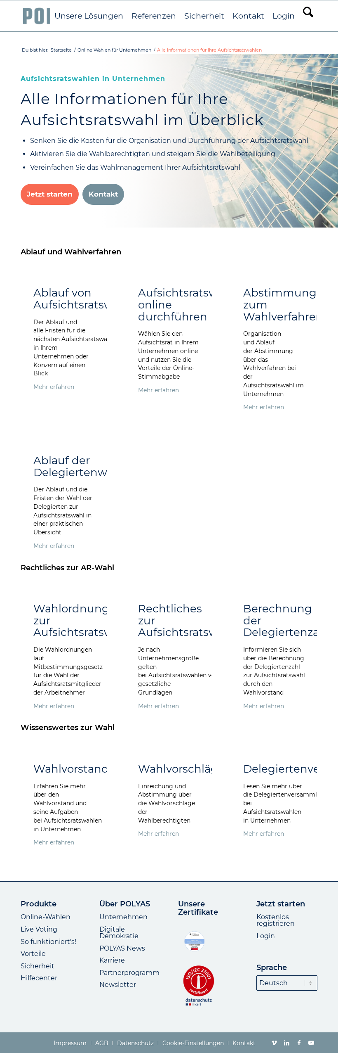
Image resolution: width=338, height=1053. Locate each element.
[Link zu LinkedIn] (286, 1042)
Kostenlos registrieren (275, 920)
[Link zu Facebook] (299, 1042)
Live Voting (39, 929)
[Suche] (308, 15)
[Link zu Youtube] (311, 1042)
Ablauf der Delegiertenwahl (78, 466)
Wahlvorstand (71, 769)
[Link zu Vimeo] (274, 1042)
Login (265, 936)
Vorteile (33, 954)
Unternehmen (123, 917)
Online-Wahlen (45, 917)
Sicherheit (37, 966)
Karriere (112, 960)
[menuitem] (88, 16)
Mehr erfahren (53, 387)
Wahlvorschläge (181, 769)
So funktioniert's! (48, 942)
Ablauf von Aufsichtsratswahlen (88, 298)
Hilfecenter (39, 978)
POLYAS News (122, 948)
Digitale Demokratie (118, 932)
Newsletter (117, 985)
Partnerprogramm (129, 973)
